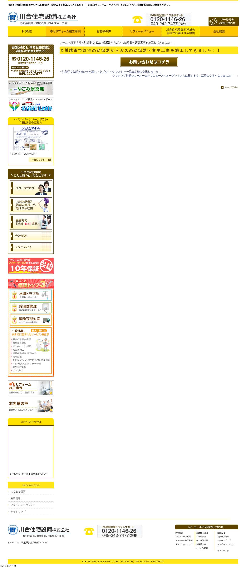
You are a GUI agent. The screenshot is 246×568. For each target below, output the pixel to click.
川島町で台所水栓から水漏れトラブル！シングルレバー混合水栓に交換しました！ (111, 71)
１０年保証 (201, 537)
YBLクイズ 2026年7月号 (23, 153)
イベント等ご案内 (183, 537)
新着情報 (75, 42)
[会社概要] (219, 31)
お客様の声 (201, 544)
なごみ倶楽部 (202, 540)
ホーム (64, 42)
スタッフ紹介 (223, 537)
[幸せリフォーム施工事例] (65, 31)
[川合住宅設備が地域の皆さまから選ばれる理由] (180, 31)
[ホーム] (27, 31)
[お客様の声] (104, 31)
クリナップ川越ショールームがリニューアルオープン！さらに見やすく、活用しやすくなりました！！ (174, 75)
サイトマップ (18, 511)
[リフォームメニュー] (142, 31)
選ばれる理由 (202, 533)
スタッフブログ (224, 540)
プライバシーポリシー (23, 504)
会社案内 (221, 533)
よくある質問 (18, 491)
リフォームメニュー (184, 544)
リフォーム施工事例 (184, 540)
